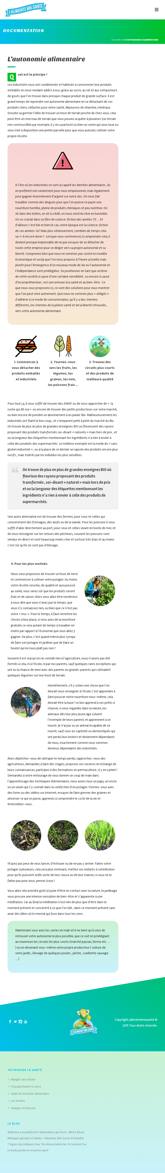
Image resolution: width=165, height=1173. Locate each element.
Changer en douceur (23, 1108)
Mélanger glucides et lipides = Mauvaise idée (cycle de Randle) (46, 1138)
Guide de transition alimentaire (30, 1093)
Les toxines (18, 1101)
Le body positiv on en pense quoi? (28, 1150)
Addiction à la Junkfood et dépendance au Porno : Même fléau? (46, 1132)
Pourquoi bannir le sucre (26, 1086)
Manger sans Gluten (23, 1079)
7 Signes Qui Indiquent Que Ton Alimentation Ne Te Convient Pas (47, 1144)
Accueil (117, 40)
